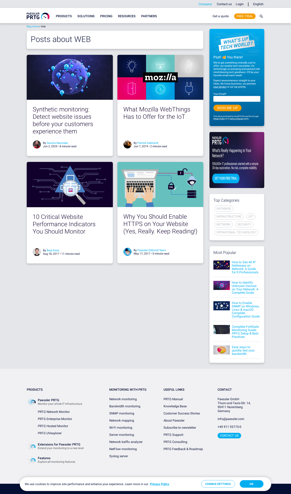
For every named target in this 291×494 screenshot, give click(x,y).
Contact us (224, 4)
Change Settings (218, 483)
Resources (127, 16)
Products (64, 16)
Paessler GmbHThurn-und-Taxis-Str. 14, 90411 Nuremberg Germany (234, 405)
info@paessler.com (231, 419)
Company (205, 4)
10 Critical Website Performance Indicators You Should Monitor (64, 224)
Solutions (86, 16)
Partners (149, 16)
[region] (145, 484)
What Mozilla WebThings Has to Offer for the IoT (156, 113)
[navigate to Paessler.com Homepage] (38, 16)
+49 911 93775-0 (229, 427)
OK (251, 483)
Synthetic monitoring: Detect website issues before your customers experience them (63, 120)
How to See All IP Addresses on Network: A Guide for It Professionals (245, 267)
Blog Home (33, 26)
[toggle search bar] (260, 16)
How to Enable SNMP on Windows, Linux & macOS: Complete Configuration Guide (246, 309)
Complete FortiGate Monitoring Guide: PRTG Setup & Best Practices (245, 332)
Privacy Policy (219, 119)
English (258, 4)
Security (244, 224)
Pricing (106, 16)
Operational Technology (236, 232)
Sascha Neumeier (57, 142)
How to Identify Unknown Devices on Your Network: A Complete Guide (245, 287)
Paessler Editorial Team (151, 250)
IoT (251, 216)
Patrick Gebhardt (147, 142)
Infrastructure (229, 216)
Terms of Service (236, 119)
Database (224, 208)
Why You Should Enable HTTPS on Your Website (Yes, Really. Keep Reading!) (160, 224)
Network (223, 224)
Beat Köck (53, 250)
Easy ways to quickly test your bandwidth (243, 350)
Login (240, 4)
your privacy (220, 86)
